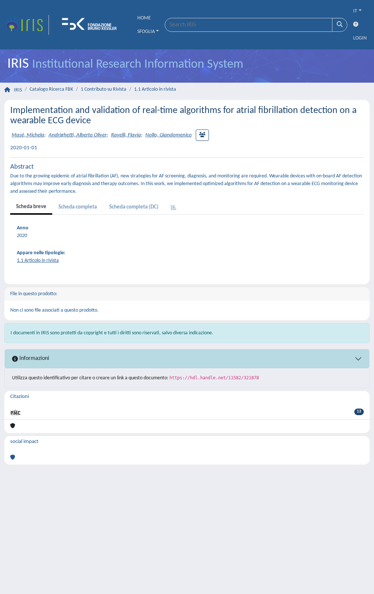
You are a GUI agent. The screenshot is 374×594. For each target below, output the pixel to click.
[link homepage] (26, 25)
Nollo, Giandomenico (168, 135)
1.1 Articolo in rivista (155, 89)
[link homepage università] (92, 25)
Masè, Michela (28, 135)
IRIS (18, 90)
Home (144, 18)
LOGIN (360, 38)
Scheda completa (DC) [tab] (134, 207)
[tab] (174, 208)
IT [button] (355, 11)
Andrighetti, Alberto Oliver (78, 135)
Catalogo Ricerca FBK (51, 89)
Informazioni (33, 358)
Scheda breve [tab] (31, 207)
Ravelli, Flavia (126, 135)
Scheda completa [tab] (77, 207)
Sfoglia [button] (146, 31)
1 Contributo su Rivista (103, 89)
